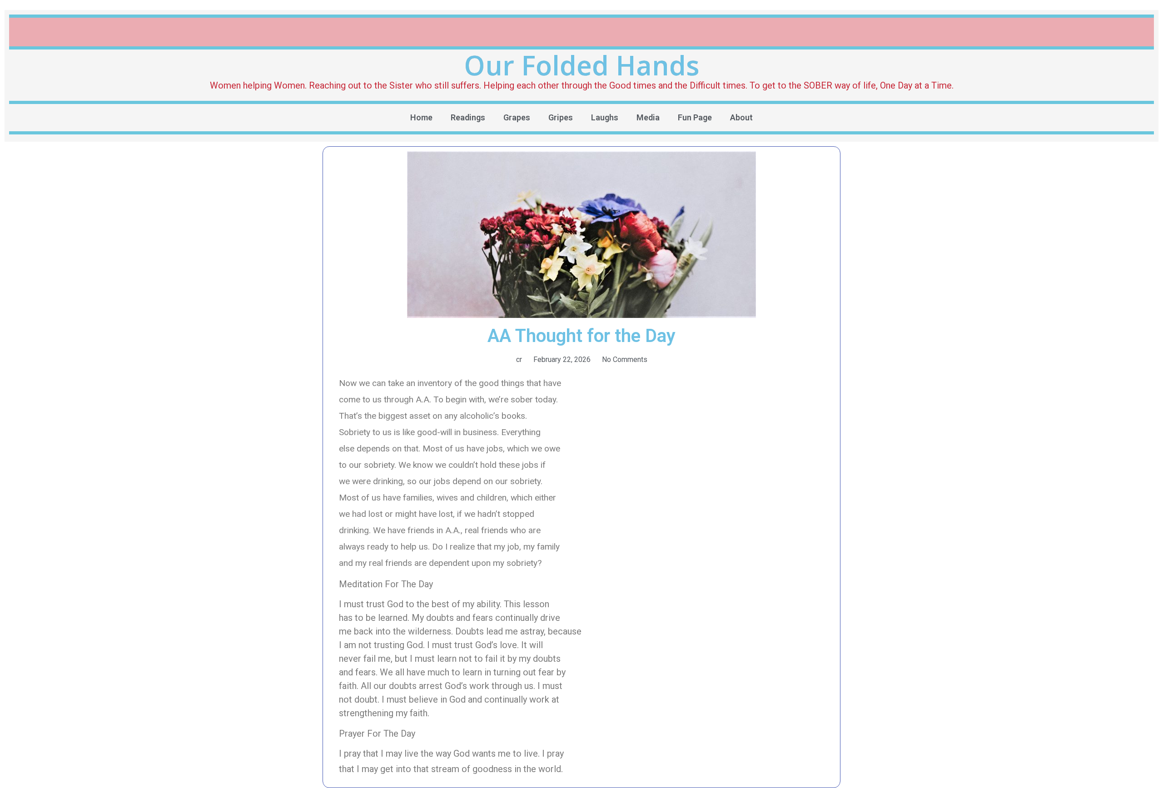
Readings (468, 117)
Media (648, 117)
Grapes (516, 117)
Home (421, 117)
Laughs (604, 117)
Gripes (560, 117)
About (741, 117)
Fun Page (695, 117)
